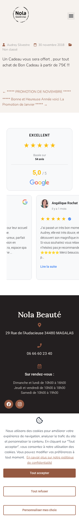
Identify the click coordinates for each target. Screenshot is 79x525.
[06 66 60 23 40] (39, 345)
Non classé (9, 49)
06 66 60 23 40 (39, 353)
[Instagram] (19, 404)
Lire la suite (46, 266)
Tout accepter (39, 473)
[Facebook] (8, 404)
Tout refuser (39, 491)
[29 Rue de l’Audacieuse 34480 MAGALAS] (39, 325)
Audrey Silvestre (18, 45)
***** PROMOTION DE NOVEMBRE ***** (36, 91)
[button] (71, 16)
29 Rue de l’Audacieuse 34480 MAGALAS (39, 333)
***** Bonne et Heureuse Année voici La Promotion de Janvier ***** (33, 102)
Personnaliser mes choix (39, 510)
